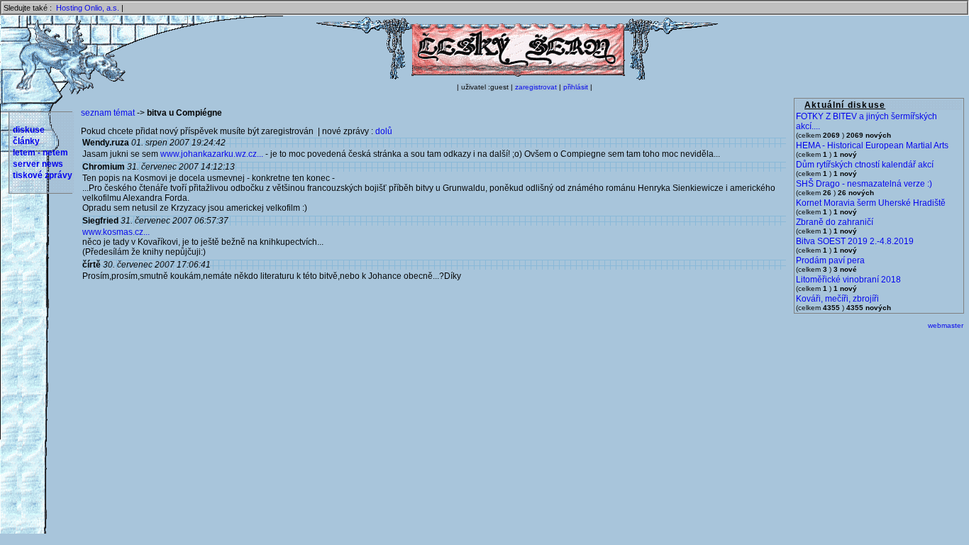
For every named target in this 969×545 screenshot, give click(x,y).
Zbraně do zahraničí (834, 222)
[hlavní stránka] (517, 77)
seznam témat (108, 113)
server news (38, 164)
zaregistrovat (536, 87)
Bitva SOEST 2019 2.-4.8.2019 (855, 241)
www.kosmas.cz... (116, 232)
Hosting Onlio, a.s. (87, 8)
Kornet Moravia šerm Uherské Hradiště (871, 203)
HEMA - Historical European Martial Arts (872, 145)
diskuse (29, 130)
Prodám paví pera (830, 260)
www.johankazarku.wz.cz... (211, 154)
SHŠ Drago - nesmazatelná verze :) (864, 184)
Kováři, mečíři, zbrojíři (837, 299)
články (26, 141)
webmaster (945, 325)
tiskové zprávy (42, 175)
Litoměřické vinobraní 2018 (848, 280)
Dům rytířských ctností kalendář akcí (865, 165)
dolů (383, 131)
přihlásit (575, 87)
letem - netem (40, 153)
